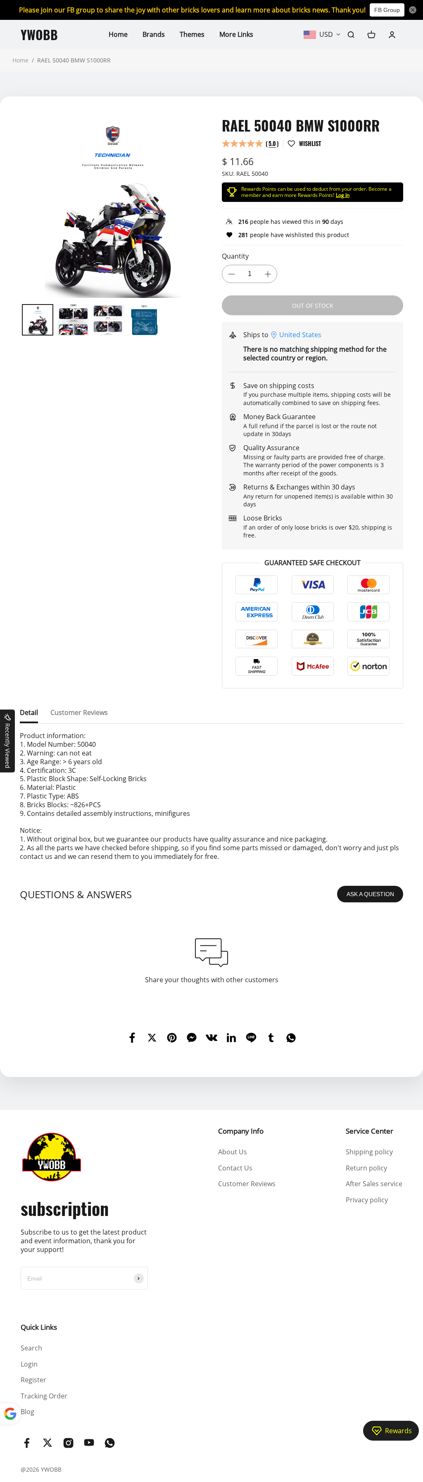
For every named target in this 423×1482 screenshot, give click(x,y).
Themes (192, 34)
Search (31, 1348)
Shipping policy (369, 1151)
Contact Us (235, 1168)
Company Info (241, 1131)
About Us (232, 1151)
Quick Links (39, 1327)
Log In (342, 195)
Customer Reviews (247, 1183)
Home (118, 34)
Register (33, 1379)
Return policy (366, 1168)
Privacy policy (367, 1199)
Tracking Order (44, 1395)
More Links (236, 34)
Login (29, 1364)
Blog (27, 1411)
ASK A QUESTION (370, 894)
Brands (154, 34)
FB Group (387, 10)
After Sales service (374, 1183)
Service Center (369, 1131)
